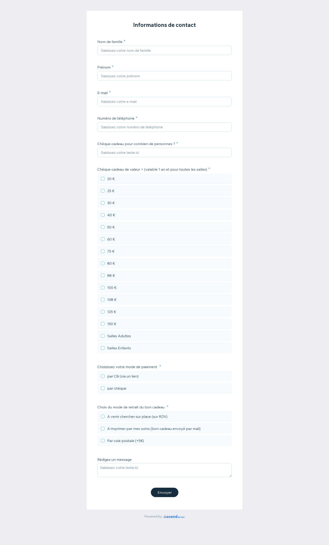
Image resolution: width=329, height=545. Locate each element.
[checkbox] (164, 179)
